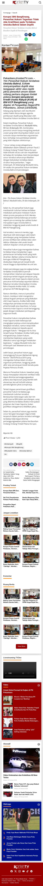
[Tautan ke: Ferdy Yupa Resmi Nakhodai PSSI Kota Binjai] (21, 819)
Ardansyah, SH (16, 128)
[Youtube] (24, 464)
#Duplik (19, 444)
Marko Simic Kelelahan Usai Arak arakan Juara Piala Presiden (22, 850)
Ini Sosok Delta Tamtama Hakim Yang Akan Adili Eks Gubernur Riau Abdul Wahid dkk (11, 475)
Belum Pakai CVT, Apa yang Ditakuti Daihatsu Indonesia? (26, 785)
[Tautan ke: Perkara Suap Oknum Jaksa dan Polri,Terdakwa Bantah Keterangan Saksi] (8, 722)
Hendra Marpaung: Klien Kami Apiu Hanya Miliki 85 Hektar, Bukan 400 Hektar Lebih (30, 499)
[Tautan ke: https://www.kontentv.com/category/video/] (38, 685)
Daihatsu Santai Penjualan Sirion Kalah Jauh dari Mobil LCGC (25, 793)
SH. (5, 454)
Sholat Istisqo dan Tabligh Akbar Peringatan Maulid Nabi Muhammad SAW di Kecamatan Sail (31, 548)
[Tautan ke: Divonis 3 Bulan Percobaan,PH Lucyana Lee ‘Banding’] (8, 700)
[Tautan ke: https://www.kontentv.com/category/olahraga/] (38, 804)
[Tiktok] (28, 464)
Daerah (5, 37)
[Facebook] (11, 464)
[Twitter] (15, 464)
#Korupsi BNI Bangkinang (13, 447)
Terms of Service (27, 881)
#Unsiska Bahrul (26, 451)
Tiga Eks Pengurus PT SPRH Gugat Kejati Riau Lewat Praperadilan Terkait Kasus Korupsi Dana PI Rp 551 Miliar (30, 530)
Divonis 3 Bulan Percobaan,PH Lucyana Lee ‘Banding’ (24, 698)
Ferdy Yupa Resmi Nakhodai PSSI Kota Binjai (22, 832)
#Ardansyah (8, 444)
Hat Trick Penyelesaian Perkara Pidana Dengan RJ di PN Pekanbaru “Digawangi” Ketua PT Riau (11, 499)
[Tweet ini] (30, 34)
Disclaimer (5, 883)
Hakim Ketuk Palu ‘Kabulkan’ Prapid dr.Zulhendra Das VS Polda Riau (26, 709)
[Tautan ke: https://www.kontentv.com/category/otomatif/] (38, 744)
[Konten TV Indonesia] (22, 2)
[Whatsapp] (26, 39)
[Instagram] (19, 464)
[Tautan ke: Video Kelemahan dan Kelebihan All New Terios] (21, 760)
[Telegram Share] (34, 34)
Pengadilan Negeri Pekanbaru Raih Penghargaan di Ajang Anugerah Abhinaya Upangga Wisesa (11, 506)
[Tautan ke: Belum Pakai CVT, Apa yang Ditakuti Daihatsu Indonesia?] (8, 786)
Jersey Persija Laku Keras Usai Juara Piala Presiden (21, 844)
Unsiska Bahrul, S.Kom (16, 83)
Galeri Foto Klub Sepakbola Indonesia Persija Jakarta (22, 856)
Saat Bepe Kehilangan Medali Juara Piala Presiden (21, 838)
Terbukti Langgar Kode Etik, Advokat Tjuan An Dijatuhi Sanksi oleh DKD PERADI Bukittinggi (31, 492)
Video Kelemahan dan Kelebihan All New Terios (20, 776)
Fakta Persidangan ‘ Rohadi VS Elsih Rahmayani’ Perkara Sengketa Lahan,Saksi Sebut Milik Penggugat (31, 475)
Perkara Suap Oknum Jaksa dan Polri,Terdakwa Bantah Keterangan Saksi (26, 720)
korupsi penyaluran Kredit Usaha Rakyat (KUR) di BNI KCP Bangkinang (20, 100)
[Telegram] (32, 464)
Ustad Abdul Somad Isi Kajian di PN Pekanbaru (18, 691)
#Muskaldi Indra (10, 451)
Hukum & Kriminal (12, 37)
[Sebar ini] (26, 34)
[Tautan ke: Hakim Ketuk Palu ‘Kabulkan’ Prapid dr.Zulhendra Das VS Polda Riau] (8, 711)
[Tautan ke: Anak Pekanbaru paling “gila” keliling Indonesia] (8, 733)
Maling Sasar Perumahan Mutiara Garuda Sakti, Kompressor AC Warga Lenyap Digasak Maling (12, 530)
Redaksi (32, 879)
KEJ (19, 881)
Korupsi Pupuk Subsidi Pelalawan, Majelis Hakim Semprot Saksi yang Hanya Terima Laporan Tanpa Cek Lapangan (30, 565)
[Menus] (3, 2)
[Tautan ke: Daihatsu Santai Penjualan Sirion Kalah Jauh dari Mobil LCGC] (8, 794)
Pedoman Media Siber (9, 881)
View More (21, 646)
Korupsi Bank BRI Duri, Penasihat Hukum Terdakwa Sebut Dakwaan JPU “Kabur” (12, 492)
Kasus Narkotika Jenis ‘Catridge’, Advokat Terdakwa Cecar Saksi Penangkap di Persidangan (10, 565)
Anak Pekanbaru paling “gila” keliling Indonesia (24, 731)
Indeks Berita (14, 883)
